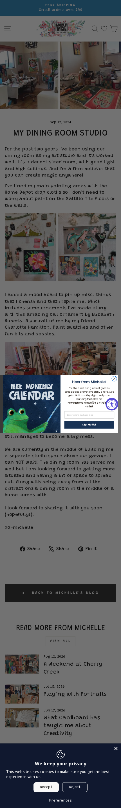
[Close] (116, 748)
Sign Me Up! (89, 424)
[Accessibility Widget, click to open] (112, 404)
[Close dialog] (114, 378)
